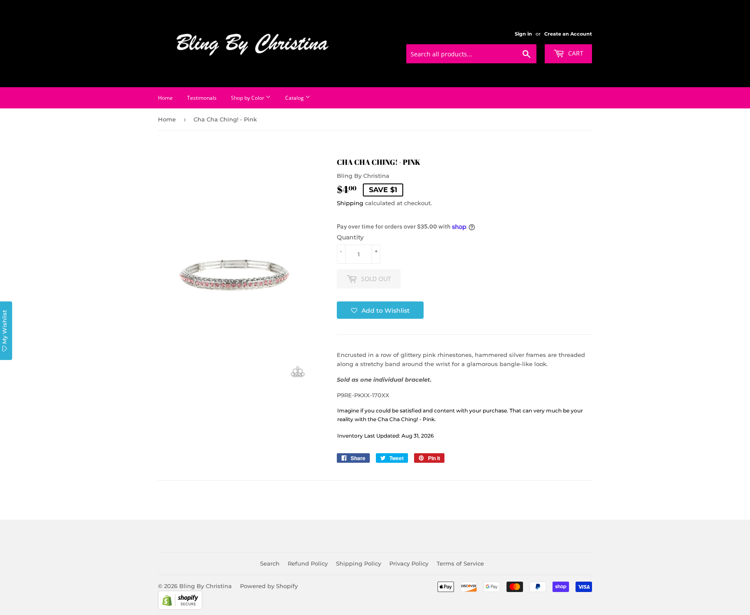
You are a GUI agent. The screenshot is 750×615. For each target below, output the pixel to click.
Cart (574, 53)
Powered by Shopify (269, 585)
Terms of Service (460, 563)
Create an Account (568, 34)
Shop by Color (248, 97)
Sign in (523, 34)
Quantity (350, 237)
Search (270, 563)
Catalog (295, 97)
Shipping (350, 203)
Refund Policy (308, 563)
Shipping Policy (358, 563)
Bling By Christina (205, 585)
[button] (380, 310)
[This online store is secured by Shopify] (180, 607)
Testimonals (202, 97)
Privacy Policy (408, 563)
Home (165, 97)
